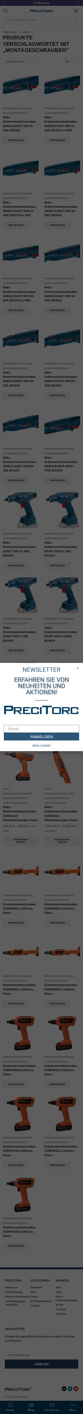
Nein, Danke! (41, 745)
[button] (77, 668)
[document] (41, 707)
